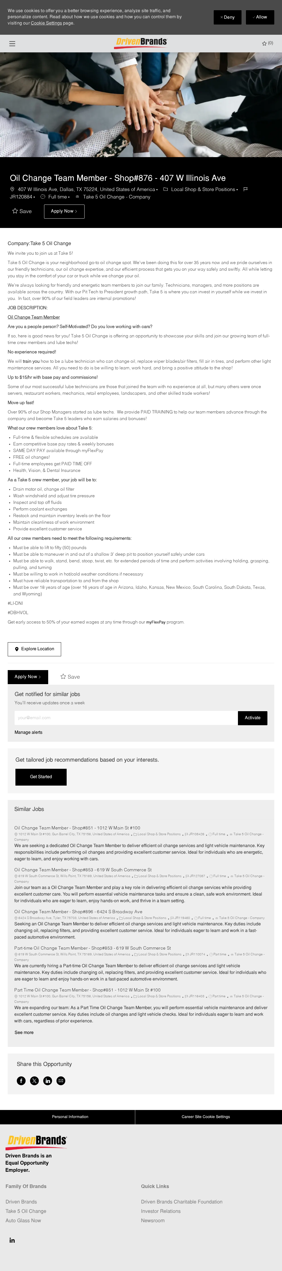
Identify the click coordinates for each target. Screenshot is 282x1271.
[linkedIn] (12, 1240)
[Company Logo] (141, 44)
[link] (28, 732)
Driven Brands (21, 1202)
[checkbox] (22, 211)
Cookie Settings (46, 23)
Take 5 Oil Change (26, 1211)
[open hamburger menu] (12, 43)
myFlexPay (156, 622)
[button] (64, 212)
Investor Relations (161, 1211)
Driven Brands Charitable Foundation (182, 1202)
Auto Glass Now (23, 1221)
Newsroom (153, 1221)
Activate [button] (253, 718)
